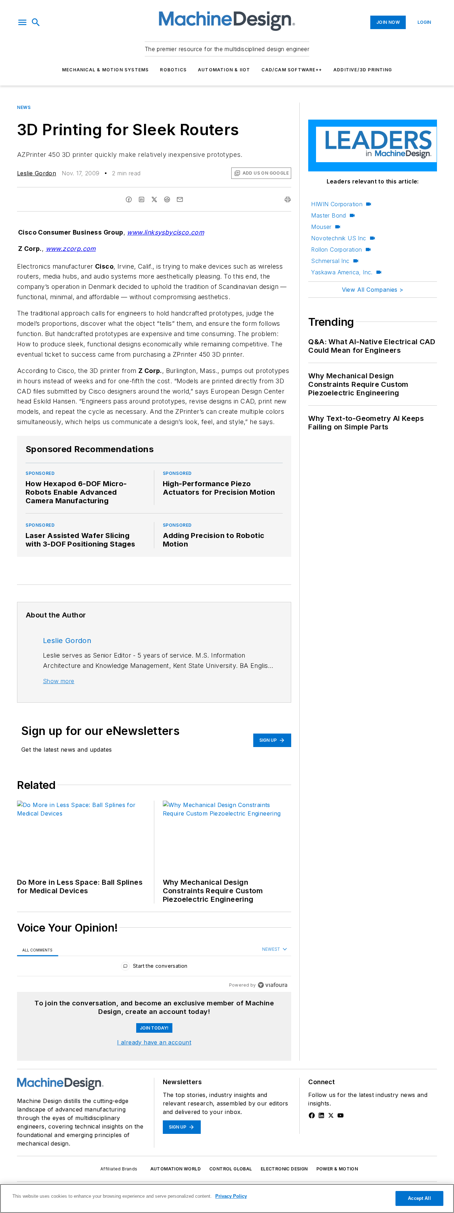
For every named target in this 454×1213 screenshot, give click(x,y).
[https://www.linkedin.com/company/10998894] (321, 1115)
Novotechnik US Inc (338, 238)
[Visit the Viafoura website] (273, 985)
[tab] (37, 950)
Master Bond (328, 215)
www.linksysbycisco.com (165, 232)
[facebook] (128, 199)
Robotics (173, 69)
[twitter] (154, 199)
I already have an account (154, 1042)
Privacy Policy (231, 1196)
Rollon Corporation (336, 249)
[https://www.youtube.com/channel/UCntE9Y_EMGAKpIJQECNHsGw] (340, 1115)
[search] (36, 22)
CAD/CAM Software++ (291, 69)
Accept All (419, 1198)
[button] (22, 22)
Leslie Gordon (36, 173)
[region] (154, 967)
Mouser (321, 226)
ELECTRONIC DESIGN (284, 1168)
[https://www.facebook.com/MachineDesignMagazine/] (311, 1115)
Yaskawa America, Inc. (341, 272)
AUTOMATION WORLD (175, 1168)
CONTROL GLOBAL (230, 1168)
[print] (287, 199)
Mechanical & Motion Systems (105, 69)
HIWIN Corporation (336, 204)
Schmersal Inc (330, 260)
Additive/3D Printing (362, 69)
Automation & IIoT (224, 69)
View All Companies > (373, 289)
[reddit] (167, 199)
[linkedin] (141, 199)
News (24, 107)
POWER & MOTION (337, 1168)
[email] (179, 199)
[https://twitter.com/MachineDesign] (330, 1115)
